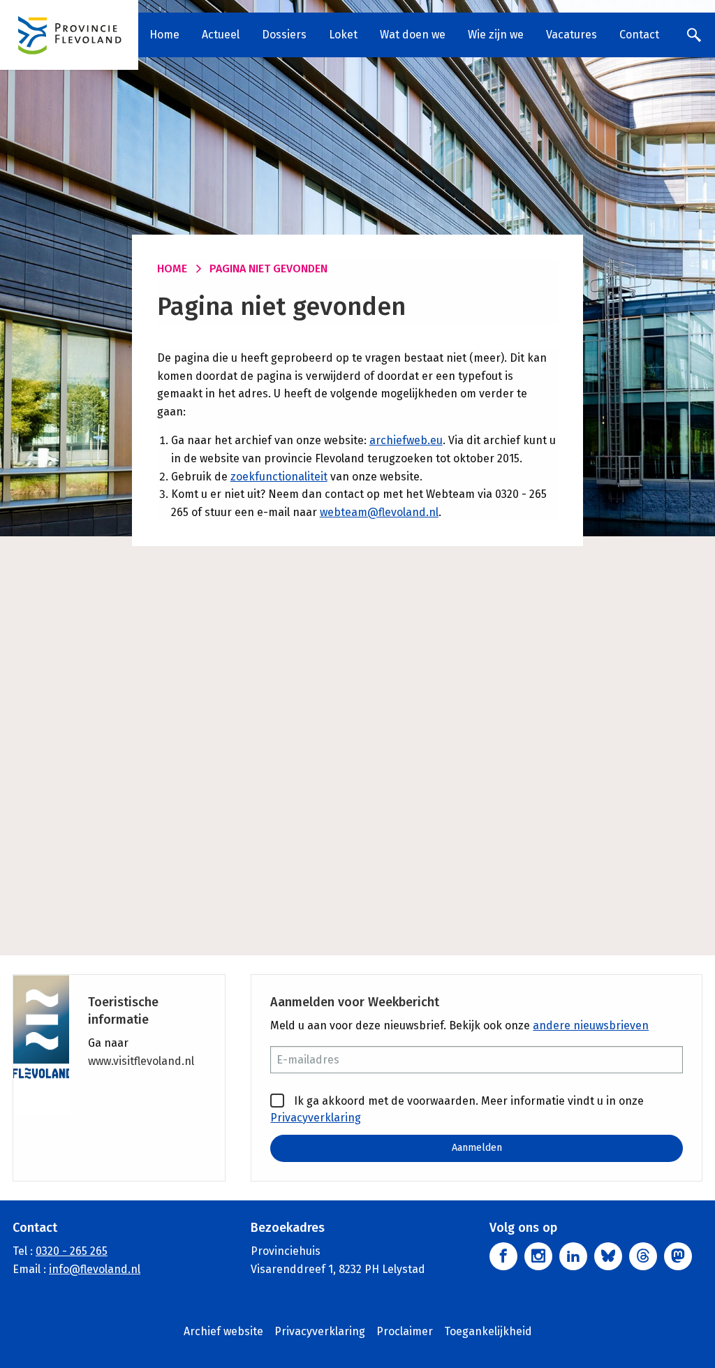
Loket (343, 34)
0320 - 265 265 (72, 1251)
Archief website (223, 1331)
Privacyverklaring (315, 1117)
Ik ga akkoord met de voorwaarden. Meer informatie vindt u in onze (457, 1109)
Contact (639, 34)
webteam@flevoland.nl (379, 512)
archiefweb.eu (406, 440)
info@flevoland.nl (94, 1269)
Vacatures (571, 34)
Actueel (220, 34)
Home (164, 34)
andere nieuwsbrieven (591, 1025)
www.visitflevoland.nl (141, 1061)
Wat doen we (412, 34)
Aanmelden (477, 1148)
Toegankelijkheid (488, 1331)
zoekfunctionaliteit (278, 476)
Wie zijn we (496, 34)
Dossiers (284, 34)
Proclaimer (404, 1331)
